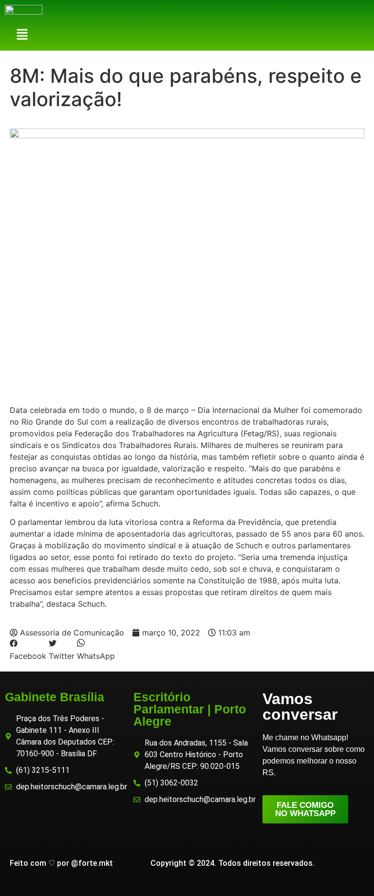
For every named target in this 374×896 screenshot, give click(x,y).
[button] (22, 35)
